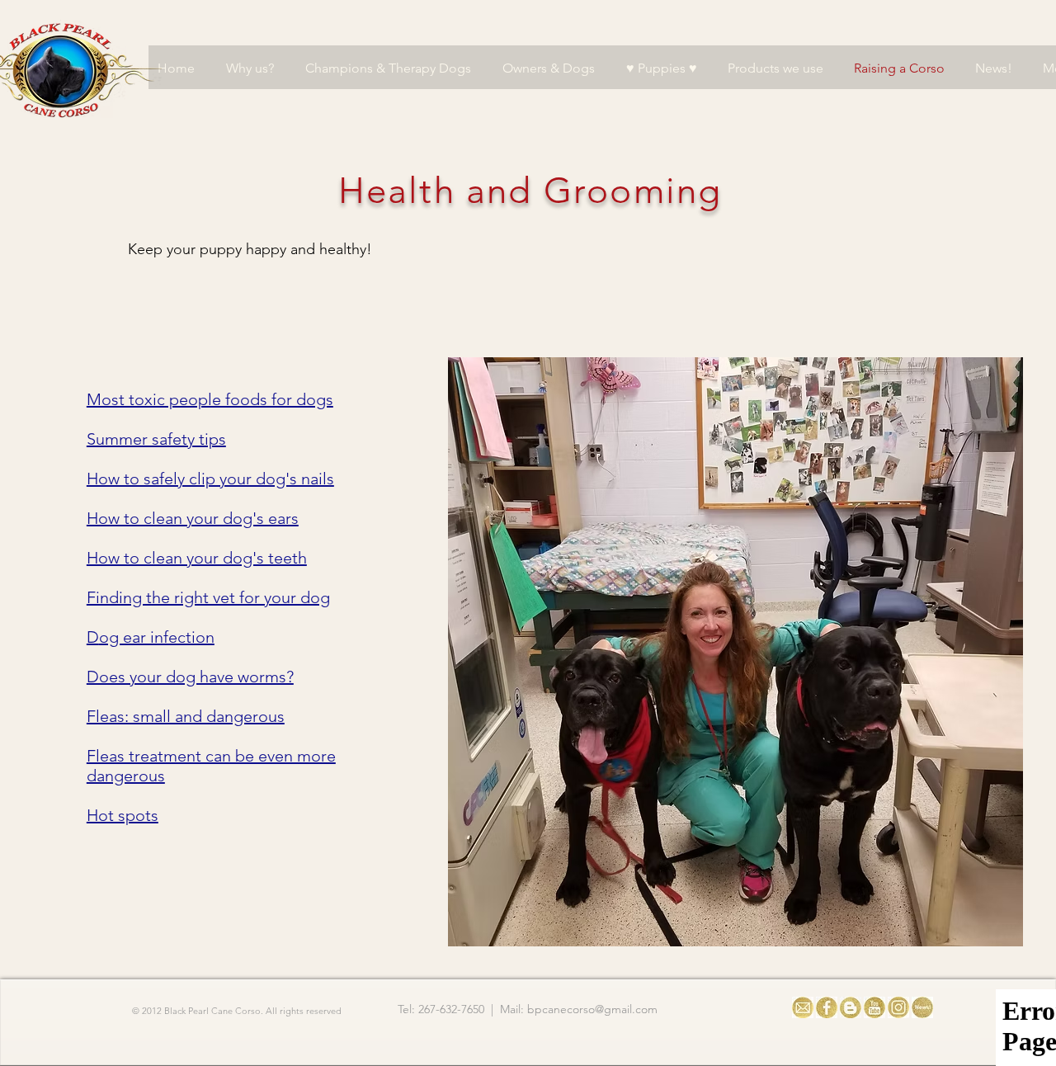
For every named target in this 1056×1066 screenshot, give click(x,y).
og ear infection (156, 637)
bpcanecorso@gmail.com (592, 1009)
